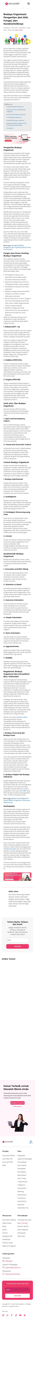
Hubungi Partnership (12, 1274)
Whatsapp (8, 1261)
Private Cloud (7, 1243)
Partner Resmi (23, 1226)
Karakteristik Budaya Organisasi (15, 120)
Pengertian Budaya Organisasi (15, 106)
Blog (4, 1226)
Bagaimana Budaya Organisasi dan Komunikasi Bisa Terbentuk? (16, 124)
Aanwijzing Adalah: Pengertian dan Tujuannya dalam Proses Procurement (17, 247)
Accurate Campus (9, 1220)
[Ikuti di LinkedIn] (24, 1315)
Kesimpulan (10, 128)
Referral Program (9, 1246)
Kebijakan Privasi (14, 1306)
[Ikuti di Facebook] (12, 1315)
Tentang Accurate (24, 1220)
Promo (5, 1233)
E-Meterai (21, 1185)
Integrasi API (7, 1236)
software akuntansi (10, 849)
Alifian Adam (19, 30)
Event (4, 1230)
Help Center (7, 1223)
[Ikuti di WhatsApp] (7, 1315)
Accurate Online (8, 1155)
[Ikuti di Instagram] (3, 1315)
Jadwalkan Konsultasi (17, 1103)
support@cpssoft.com (13, 1267)
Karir (22, 1223)
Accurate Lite (7, 1159)
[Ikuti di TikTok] (16, 1315)
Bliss (4, 1165)
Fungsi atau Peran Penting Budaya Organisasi (16, 110)
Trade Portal (22, 1182)
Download (6, 1239)
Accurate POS (7, 1162)
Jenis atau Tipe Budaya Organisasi (16, 114)
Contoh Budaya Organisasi (14, 117)
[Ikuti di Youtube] (20, 1315)
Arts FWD (23, 791)
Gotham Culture (21, 717)
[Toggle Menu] (28, 3)
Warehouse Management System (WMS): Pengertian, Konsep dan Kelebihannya (17, 800)
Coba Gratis (17, 1106)
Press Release (23, 1230)
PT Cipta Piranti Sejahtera (16, 1304)
